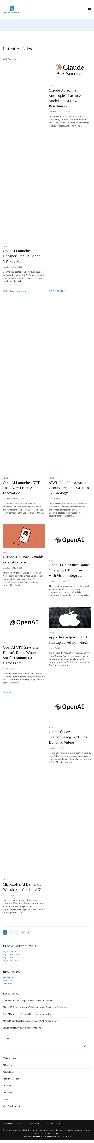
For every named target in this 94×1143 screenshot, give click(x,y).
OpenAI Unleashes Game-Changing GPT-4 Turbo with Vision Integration (70, 570)
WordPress (67, 1136)
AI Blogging (8, 1065)
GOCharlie (7, 1092)
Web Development (11, 1106)
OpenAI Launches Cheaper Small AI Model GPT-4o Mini (22, 255)
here (57, 1133)
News (5, 246)
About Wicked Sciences (12, 1123)
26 (23, 932)
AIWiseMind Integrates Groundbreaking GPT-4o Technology (69, 487)
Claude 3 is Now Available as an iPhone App (23, 1027)
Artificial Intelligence (12, 1078)
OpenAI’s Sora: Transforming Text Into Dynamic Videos (68, 737)
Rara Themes (48, 1136)
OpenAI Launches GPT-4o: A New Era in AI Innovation (22, 487)
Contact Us (55, 1123)
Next (29, 932)
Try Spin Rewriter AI (12, 954)
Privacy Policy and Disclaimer (36, 1123)
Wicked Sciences (15, 1130)
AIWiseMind (8, 977)
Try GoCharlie (9, 951)
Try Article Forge (10, 960)
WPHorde (7, 983)
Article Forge (9, 1072)
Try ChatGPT (9, 957)
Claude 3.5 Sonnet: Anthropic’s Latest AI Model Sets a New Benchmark (35, 1007)
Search (7, 1038)
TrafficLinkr (8, 980)
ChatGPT (7, 1085)
